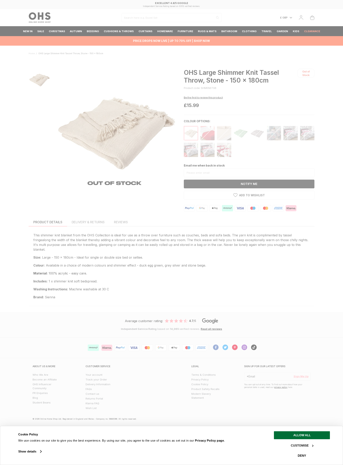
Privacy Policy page (209, 440)
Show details (27, 451)
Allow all (302, 435)
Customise (300, 445)
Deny (302, 455)
